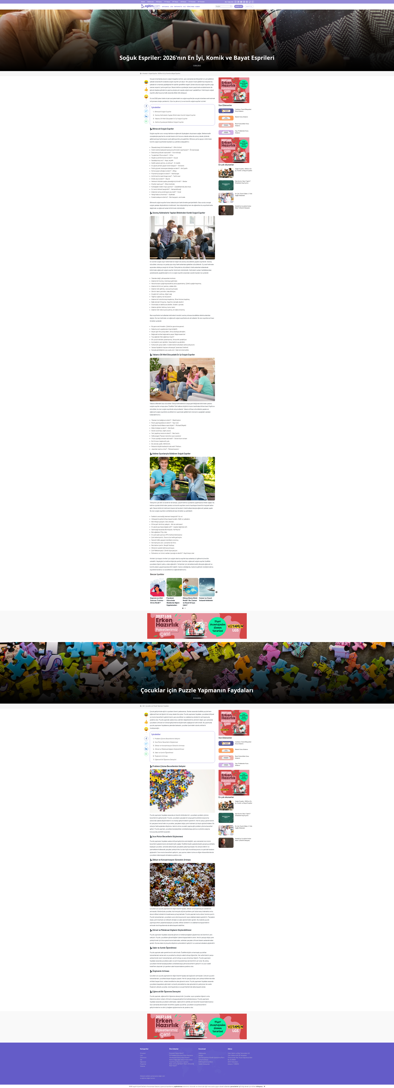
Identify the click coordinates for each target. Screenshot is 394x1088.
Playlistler (143, 1064)
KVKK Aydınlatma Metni (206, 1062)
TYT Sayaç (167, 1)
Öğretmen (143, 1062)
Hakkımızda (150, 1)
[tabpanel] (158, 591)
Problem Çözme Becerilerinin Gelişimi (167, 738)
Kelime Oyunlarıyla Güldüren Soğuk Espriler (169, 122)
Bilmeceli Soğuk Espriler (162, 112)
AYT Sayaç (175, 1)
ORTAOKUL (165, 6)
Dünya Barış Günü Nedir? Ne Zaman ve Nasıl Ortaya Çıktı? (190, 601)
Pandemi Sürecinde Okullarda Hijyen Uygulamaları (173, 601)
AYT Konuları (201, 1)
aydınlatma (178, 1086)
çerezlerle (234, 1086)
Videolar (142, 1066)
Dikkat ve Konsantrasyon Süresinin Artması (169, 745)
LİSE (171, 6)
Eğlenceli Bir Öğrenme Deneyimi (165, 759)
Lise (141, 1055)
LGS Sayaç (183, 1)
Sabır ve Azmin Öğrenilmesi (164, 752)
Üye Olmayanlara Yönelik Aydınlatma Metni (211, 1057)
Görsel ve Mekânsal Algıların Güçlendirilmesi (169, 749)
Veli (144, 706)
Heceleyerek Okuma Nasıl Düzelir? (179, 1057)
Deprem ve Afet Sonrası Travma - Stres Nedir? (157, 600)
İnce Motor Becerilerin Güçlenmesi (166, 742)
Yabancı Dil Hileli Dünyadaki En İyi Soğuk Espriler (171, 118)
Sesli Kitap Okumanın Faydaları (178, 1062)
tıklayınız (259, 1086)
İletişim (143, 1)
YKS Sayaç (159, 1)
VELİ (184, 6)
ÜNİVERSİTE (178, 6)
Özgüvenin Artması (161, 756)
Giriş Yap (238, 6)
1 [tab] (183, 608)
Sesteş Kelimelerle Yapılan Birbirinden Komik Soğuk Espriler (175, 115)
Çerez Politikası (203, 1060)
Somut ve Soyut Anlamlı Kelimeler (206, 599)
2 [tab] (185, 608)
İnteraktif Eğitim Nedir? (176, 1053)
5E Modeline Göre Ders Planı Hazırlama (181, 1055)
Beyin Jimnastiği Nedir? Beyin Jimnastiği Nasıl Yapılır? (181, 1064)
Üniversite (143, 1057)
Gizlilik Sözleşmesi (204, 1064)
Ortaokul (145, 73)
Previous (148, 592)
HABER (197, 6)
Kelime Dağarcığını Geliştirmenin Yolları (181, 1060)
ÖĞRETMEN (190, 6)
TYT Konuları (191, 1)
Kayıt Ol (249, 6)
